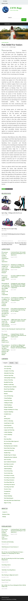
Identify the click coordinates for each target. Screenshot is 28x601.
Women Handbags (8, 495)
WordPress (9, 599)
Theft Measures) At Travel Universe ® (10, 546)
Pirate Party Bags (8, 443)
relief (7, 188)
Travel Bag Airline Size (9, 482)
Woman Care (7, 493)
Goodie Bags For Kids (9, 423)
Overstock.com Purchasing (7, 541)
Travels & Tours (7, 489)
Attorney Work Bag (8, 380)
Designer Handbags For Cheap (11, 409)
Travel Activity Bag (8, 473)
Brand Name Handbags (9, 389)
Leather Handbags (8, 432)
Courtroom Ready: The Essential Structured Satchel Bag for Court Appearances (18, 253)
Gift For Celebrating (8, 420)
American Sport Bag (8, 375)
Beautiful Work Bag (8, 382)
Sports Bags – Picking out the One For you (12, 213)
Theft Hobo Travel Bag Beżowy (9, 569)
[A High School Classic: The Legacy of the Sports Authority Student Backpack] (6, 319)
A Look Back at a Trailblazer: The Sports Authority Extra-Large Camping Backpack (18, 299)
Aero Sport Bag (7, 368)
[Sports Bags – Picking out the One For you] (14, 204)
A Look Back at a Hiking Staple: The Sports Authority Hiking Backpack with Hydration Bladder (18, 346)
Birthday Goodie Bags (9, 384)
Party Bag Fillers (7, 439)
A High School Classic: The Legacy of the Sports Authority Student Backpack (18, 321)
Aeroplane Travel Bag (9, 370)
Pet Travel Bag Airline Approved (11, 441)
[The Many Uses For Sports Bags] (14, 222)
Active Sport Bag (5, 42)
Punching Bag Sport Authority (11, 445)
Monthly (11, 362)
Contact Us (4, 512)
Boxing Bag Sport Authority (10, 386)
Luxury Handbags (8, 434)
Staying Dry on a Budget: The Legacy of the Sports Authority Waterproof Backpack (17, 266)
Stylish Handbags (8, 468)
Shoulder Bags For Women (10, 455)
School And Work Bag (9, 450)
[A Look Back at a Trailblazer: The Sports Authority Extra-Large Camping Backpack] (6, 297)
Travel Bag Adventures (9, 480)
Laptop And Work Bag (9, 430)
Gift (5, 416)
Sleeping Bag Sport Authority (10, 457)
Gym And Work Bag (8, 427)
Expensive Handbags (8, 411)
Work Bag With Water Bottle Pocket (12, 500)
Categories (5, 362)
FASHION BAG (7, 414)
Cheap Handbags (8, 398)
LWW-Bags (16, 8)
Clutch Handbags (8, 405)
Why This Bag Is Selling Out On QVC (10, 575)
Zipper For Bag (7, 502)
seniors (10, 188)
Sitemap (4, 516)
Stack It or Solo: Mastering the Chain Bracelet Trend (13, 329)
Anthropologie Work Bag (9, 377)
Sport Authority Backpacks (10, 461)
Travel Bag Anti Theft (9, 486)
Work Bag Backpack (8, 498)
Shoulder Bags (7, 452)
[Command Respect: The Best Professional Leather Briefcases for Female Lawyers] (6, 334)
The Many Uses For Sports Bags (9, 228)
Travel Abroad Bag (8, 470)
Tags (16, 362)
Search (10, 17)
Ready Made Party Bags (9, 448)
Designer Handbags (8, 407)
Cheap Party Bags (8, 400)
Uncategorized (7, 491)
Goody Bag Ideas (8, 425)
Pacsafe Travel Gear (6, 580)
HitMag (14, 599)
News (5, 436)
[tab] (5, 363)
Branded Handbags (8, 391)
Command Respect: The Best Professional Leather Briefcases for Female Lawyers (18, 335)
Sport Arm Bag (7, 459)
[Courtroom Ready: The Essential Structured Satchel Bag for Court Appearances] (6, 252)
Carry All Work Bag (8, 395)
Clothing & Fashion (8, 402)
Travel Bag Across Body (9, 477)
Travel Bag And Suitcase (9, 484)
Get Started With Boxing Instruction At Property (13, 234)
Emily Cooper (13, 47)
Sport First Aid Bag (8, 466)
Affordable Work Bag (9, 373)
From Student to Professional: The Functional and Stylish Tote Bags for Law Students (18, 310)
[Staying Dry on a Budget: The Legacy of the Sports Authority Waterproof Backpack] (6, 264)
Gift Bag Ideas (7, 418)
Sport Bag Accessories (9, 464)
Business (6, 393)
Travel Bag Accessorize (9, 475)
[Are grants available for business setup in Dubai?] (6, 275)
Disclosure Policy (6, 514)
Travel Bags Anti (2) (6, 564)
